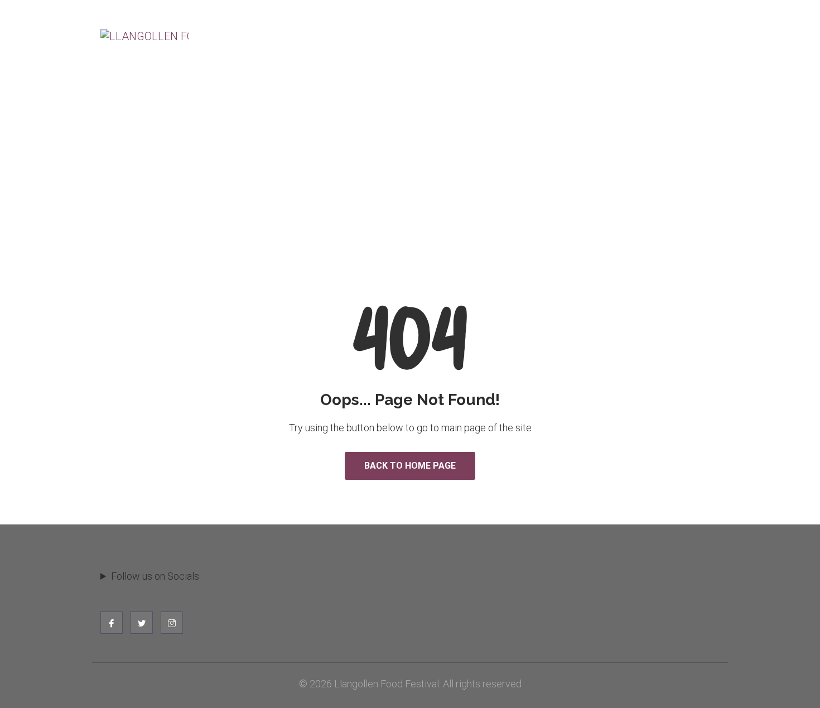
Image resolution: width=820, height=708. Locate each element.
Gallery (690, 43)
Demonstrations (449, 43)
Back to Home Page (410, 465)
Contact (626, 43)
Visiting (237, 43)
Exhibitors (304, 43)
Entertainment (547, 43)
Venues (370, 43)
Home (372, 144)
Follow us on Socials (155, 576)
